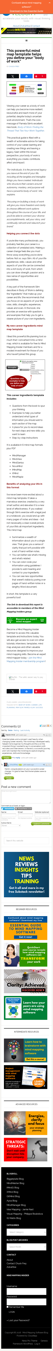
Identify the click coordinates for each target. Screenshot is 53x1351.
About (16, 26)
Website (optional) (42, 812)
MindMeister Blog (15, 1183)
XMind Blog (12, 1192)
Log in (37, 1344)
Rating (16, 730)
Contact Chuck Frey (16, 1263)
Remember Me (16, 1307)
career (34, 705)
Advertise (25, 26)
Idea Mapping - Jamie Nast (20, 1209)
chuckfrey (14, 765)
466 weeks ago (21, 735)
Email (20, 812)
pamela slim (29, 707)
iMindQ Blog (13, 1187)
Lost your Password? (19, 1320)
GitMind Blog (13, 1196)
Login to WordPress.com (23, 808)
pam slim (19, 707)
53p (20, 765)
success (39, 707)
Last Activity (25, 730)
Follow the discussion (49, 725)
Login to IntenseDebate (7, 808)
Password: (12, 1296)
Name (3, 812)
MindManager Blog (16, 1205)
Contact (36, 26)
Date (10, 730)
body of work (25, 705)
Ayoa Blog (12, 1200)
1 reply (17, 758)
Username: (12, 1286)
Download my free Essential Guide (26, 10)
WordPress (28, 1344)
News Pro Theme (29, 1341)
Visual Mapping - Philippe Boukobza (25, 1214)
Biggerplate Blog (15, 1179)
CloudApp (32, 1336)
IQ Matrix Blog (14, 1218)
